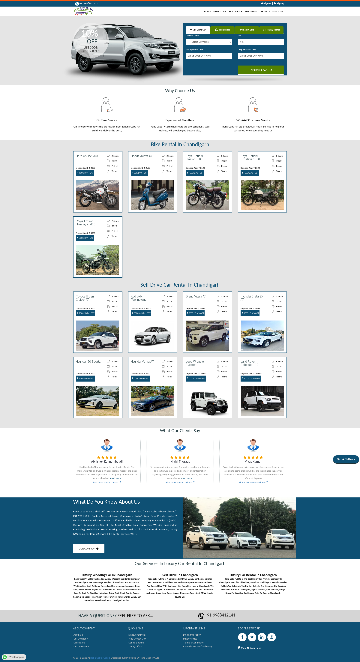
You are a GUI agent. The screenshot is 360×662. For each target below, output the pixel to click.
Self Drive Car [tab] (199, 30)
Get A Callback (346, 459)
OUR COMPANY (87, 548)
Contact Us (276, 11)
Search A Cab (259, 70)
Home (208, 11)
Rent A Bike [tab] (248, 30)
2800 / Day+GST (86, 313)
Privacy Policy (190, 638)
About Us (78, 635)
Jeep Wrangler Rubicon (195, 363)
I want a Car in (192, 36)
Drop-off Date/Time (247, 50)
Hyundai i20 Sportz (88, 361)
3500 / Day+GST (196, 313)
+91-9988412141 (89, 3)
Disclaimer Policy (192, 635)
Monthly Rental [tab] (272, 30)
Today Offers (135, 646)
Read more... (116, 478)
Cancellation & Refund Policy (197, 646)
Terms (263, 11)
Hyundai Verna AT (142, 361)
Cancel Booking (136, 642)
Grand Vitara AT (196, 296)
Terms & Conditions (193, 642)
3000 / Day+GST (251, 313)
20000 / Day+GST (196, 378)
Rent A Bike (235, 11)
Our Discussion (81, 646)
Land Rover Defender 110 (249, 363)
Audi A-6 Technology (138, 298)
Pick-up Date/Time (194, 50)
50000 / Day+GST (142, 313)
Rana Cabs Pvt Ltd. (100, 657)
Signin (267, 3)
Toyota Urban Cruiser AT (85, 298)
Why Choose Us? (137, 638)
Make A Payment (137, 635)
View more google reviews (106, 482)
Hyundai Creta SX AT (252, 298)
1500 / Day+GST (86, 378)
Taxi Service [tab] (224, 30)
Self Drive (251, 11)
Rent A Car (219, 11)
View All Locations (251, 648)
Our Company (81, 638)
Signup (280, 3)
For (239, 36)
